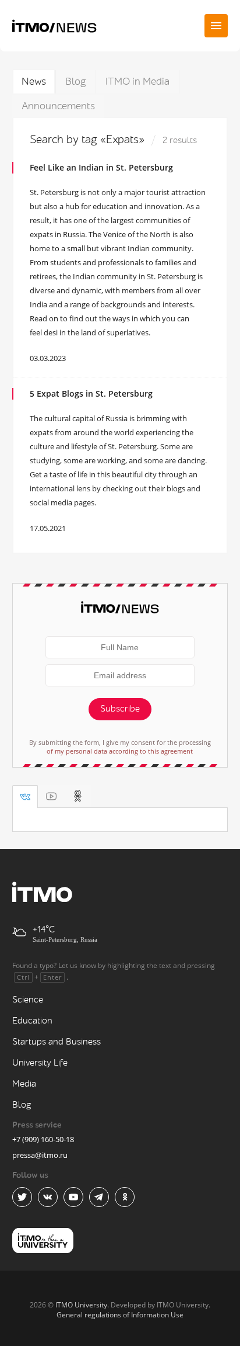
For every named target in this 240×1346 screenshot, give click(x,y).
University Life (40, 1063)
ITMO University (81, 1305)
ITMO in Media (137, 81)
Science (27, 999)
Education (32, 1020)
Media (24, 1084)
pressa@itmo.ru (40, 1155)
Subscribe (120, 708)
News (34, 81)
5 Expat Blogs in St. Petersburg (91, 393)
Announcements (58, 106)
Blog (75, 81)
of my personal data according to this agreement (120, 751)
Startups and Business (56, 1041)
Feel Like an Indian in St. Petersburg (101, 167)
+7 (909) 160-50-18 (43, 1139)
